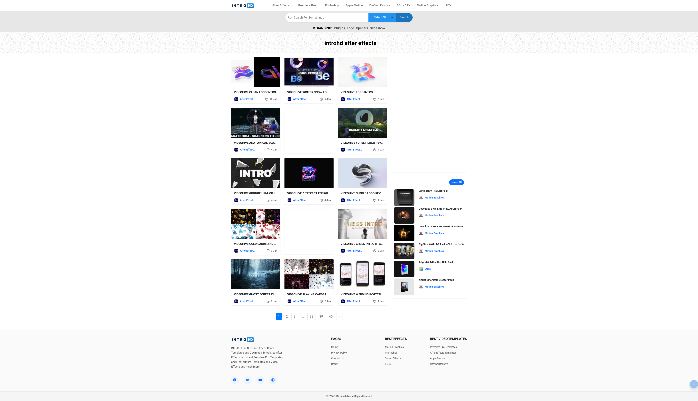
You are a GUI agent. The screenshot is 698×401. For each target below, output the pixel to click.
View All (457, 182)
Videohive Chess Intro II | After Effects (371, 244)
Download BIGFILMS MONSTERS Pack (441, 226)
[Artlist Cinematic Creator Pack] (404, 286)
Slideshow (377, 28)
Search (404, 17)
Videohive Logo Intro (357, 92)
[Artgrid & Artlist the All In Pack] (404, 268)
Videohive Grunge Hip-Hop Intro (258, 193)
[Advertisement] (307, 130)
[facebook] (234, 380)
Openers (362, 28)
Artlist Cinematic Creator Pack (436, 279)
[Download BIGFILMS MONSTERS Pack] (404, 233)
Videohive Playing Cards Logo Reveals (316, 294)
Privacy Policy (339, 352)
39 (321, 316)
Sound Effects (393, 358)
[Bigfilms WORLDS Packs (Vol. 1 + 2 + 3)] (404, 251)
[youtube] (260, 380)
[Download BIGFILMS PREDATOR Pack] (404, 215)
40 (331, 316)
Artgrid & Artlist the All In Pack (436, 262)
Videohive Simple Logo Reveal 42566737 (370, 193)
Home (334, 347)
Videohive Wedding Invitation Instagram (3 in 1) (377, 294)
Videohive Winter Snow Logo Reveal (314, 92)
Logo (350, 28)
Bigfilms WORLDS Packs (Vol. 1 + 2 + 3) (441, 244)
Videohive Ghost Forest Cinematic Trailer (266, 294)
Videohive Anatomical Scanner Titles (263, 143)
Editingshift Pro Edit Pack (433, 190)
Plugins (339, 28)
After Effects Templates (248, 99)
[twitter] (247, 380)
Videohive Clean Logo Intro (255, 92)
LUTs (388, 363)
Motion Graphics (394, 347)
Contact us (337, 358)
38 (311, 316)
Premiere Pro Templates (443, 347)
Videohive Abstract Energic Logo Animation (321, 193)
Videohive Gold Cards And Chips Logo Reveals (269, 244)
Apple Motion (437, 358)
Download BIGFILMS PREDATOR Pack (440, 208)
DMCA (334, 363)
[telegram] (273, 380)
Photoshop (391, 352)
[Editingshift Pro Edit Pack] (404, 197)
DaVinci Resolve (439, 363)
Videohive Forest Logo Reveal (363, 143)
